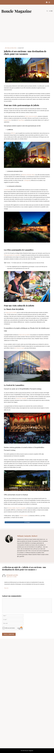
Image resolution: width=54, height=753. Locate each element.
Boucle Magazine (16, 11)
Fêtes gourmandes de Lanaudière (12, 255)
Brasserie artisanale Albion (28, 174)
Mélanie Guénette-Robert (27, 536)
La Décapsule (26, 180)
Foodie (15, 47)
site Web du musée (19, 348)
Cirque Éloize (21, 120)
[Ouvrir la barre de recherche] (47, 11)
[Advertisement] (27, 27)
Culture (11, 47)
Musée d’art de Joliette (11, 312)
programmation (7, 120)
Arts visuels (7, 47)
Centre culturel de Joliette (31, 116)
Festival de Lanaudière (21, 398)
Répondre (6, 588)
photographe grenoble (12, 575)
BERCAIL (13, 133)
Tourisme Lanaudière (21, 508)
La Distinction (7, 189)
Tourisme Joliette (11, 508)
